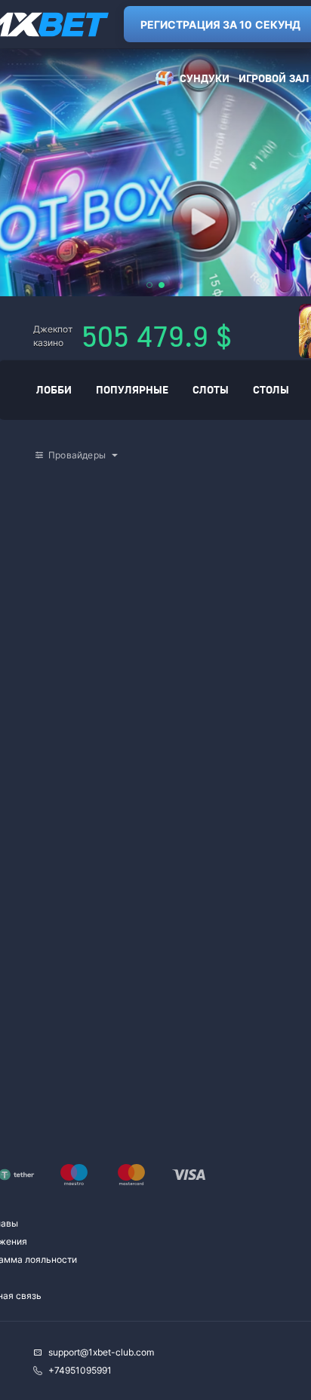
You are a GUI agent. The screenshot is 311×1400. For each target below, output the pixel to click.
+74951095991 (80, 1370)
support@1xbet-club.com (101, 1352)
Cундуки (204, 78)
